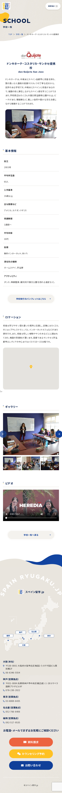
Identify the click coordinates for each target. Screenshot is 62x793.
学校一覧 (19, 34)
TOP (10, 34)
